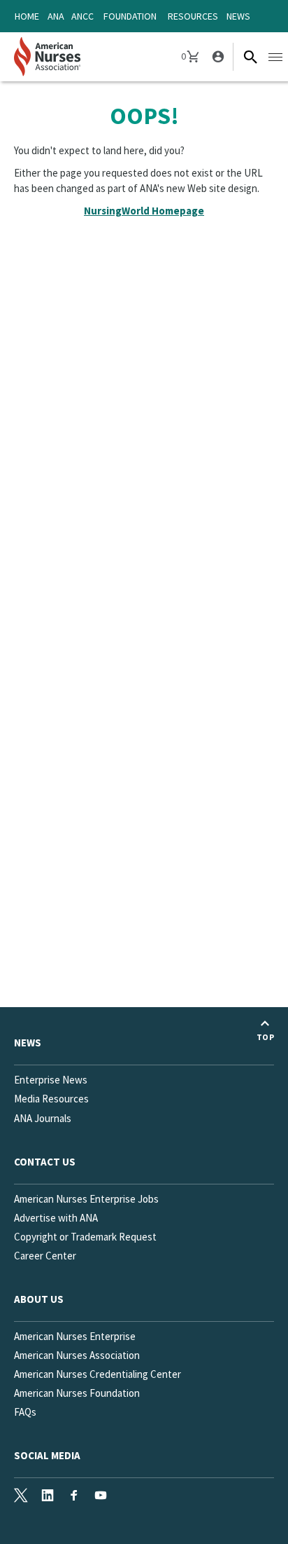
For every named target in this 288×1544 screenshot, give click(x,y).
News (238, 16)
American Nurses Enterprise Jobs (86, 1198)
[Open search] (250, 56)
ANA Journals (42, 1118)
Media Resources (51, 1098)
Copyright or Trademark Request (85, 1236)
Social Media (47, 1455)
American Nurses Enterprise (75, 1336)
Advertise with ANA (56, 1217)
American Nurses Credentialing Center (97, 1374)
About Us (39, 1299)
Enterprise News (50, 1079)
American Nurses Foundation (77, 1393)
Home (27, 16)
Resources (193, 16)
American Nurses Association (77, 1355)
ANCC (82, 16)
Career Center (45, 1255)
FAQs (25, 1412)
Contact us (44, 1161)
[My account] (216, 56)
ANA (56, 16)
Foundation (130, 16)
